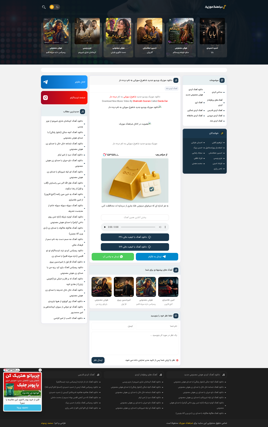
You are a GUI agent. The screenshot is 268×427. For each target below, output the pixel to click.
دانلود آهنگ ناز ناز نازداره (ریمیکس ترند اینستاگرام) (77, 382)
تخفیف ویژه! (22, 407)
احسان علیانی (196, 142)
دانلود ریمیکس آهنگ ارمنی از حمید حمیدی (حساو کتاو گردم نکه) (71, 387)
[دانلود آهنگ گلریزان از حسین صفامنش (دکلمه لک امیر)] (149, 31)
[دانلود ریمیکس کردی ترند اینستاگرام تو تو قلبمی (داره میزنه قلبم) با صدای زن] (56, 31)
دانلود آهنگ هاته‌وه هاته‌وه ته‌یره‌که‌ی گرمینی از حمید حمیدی (73, 392)
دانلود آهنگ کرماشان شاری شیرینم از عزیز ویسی (64, 123)
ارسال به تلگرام (154, 256)
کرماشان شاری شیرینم (87, 50)
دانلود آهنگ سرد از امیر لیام (70, 154)
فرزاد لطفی (198, 158)
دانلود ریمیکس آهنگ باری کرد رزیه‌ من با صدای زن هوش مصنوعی (65, 270)
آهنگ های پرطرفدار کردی (214, 103)
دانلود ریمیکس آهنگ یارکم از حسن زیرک (81, 402)
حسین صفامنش (215, 153)
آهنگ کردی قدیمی (214, 110)
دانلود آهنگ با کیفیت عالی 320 (133, 237)
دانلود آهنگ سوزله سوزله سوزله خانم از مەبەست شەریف (65, 208)
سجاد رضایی (197, 153)
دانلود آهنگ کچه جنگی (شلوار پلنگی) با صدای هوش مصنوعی (65, 135)
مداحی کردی (217, 92)
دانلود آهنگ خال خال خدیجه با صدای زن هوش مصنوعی (64, 292)
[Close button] (40, 370)
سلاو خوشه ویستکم (181, 50)
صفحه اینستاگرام (77, 97)
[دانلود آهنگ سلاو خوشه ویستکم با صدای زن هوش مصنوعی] (181, 31)
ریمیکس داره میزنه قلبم (56, 50)
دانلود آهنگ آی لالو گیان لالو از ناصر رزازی (81, 408)
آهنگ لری (198, 102)
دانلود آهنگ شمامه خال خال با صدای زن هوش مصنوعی (64, 146)
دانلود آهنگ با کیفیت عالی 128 (133, 247)
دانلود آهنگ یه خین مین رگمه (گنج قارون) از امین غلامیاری (63, 197)
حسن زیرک (197, 147)
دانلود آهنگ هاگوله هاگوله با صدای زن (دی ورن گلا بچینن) (63, 230)
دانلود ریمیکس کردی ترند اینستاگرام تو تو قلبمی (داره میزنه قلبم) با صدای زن (64, 253)
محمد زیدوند (47, 423)
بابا (212, 50)
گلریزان (149, 50)
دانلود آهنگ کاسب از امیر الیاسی (68, 318)
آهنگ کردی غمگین (194, 110)
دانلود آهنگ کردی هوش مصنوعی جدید (194, 92)
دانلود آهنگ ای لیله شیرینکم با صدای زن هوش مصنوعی (65, 174)
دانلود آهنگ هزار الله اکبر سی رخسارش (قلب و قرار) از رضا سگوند (63, 185)
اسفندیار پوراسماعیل (213, 147)
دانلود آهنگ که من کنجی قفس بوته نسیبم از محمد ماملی (74, 397)
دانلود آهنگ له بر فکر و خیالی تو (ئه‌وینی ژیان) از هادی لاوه (65, 281)
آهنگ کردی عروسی (214, 115)
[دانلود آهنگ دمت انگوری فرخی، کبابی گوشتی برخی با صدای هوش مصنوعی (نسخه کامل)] (118, 31)
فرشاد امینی (217, 163)
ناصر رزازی (218, 168)
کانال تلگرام (80, 82)
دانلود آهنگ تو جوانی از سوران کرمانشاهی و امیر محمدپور (63, 309)
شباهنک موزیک (186, 423)
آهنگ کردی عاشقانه (194, 115)
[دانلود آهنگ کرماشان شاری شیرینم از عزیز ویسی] (87, 31)
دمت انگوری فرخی (118, 50)
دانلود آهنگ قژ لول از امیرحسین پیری (66, 262)
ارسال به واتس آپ (111, 256)
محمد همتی (197, 163)
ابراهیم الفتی (217, 142)
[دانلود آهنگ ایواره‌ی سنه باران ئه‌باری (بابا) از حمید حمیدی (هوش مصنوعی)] (212, 31)
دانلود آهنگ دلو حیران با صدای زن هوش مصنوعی (64, 163)
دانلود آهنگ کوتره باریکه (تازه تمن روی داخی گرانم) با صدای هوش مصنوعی (65, 219)
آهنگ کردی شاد (216, 121)
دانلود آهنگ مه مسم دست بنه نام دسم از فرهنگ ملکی (64, 242)
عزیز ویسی (218, 158)
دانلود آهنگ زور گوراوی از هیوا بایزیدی (65, 301)
